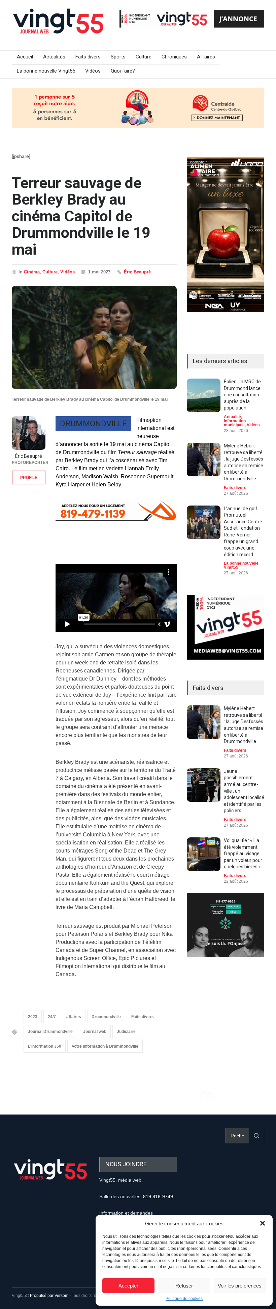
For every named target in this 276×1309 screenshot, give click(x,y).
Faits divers (88, 57)
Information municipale (235, 423)
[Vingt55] (59, 28)
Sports (118, 57)
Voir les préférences (240, 1286)
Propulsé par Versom (49, 1295)
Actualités (54, 57)
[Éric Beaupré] (28, 433)
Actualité (232, 416)
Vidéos (93, 71)
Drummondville (106, 1016)
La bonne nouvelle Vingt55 (46, 71)
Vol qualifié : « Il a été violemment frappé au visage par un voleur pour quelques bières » (243, 853)
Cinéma (32, 271)
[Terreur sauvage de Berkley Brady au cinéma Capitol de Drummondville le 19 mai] (94, 337)
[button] (262, 1223)
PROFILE (28, 477)
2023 (32, 1016)
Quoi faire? (123, 71)
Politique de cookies (184, 1299)
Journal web (94, 1031)
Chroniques (174, 57)
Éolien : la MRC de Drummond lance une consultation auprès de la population (242, 394)
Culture (143, 57)
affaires (73, 1016)
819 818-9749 (158, 1196)
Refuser (184, 1286)
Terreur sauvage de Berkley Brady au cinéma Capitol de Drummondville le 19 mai (81, 216)
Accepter (128, 1286)
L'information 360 (44, 1046)
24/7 (52, 1016)
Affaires (206, 57)
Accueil (25, 57)
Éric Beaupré (137, 271)
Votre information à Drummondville (105, 1046)
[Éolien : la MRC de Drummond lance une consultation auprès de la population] (203, 395)
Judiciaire (126, 1031)
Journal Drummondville (50, 1031)
